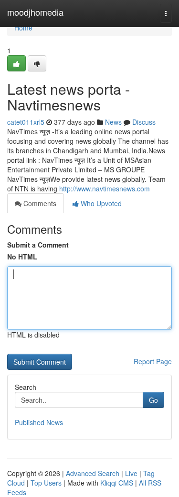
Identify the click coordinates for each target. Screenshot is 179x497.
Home (23, 27)
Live (131, 473)
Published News (39, 422)
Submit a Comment (38, 244)
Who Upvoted (100, 203)
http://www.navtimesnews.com (104, 188)
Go (153, 400)
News (113, 122)
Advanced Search (92, 473)
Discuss (144, 122)
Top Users (46, 482)
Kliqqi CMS (116, 482)
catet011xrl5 (25, 122)
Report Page (153, 361)
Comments (38, 203)
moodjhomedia (35, 12)
